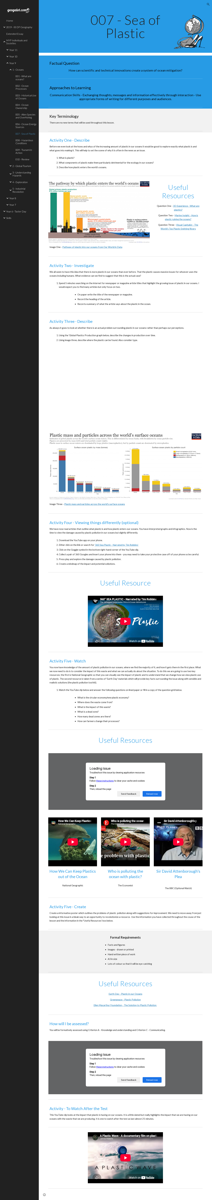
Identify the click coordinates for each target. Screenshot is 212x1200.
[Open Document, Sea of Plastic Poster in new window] (197, 1045)
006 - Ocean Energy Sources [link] (26, 125)
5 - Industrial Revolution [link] (18, 190)
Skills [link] (8, 217)
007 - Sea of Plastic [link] (26, 133)
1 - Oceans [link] (18, 69)
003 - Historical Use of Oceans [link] (26, 97)
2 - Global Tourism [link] (21, 165)
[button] (208, 4)
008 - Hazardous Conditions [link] (24, 142)
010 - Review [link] (22, 159)
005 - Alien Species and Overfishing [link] (25, 116)
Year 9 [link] (12, 63)
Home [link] (9, 20)
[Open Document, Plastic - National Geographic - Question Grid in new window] (197, 757)
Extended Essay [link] (14, 33)
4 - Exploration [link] (20, 182)
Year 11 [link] (13, 49)
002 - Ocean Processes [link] (22, 87)
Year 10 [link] (13, 56)
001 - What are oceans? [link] (23, 78)
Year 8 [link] (12, 198)
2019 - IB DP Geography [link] (19, 27)
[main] (125, 26)
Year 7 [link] (12, 204)
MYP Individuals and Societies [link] (16, 42)
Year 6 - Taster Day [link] (16, 211)
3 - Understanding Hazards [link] (21, 174)
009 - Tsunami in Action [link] (24, 151)
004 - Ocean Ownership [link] (22, 106)
